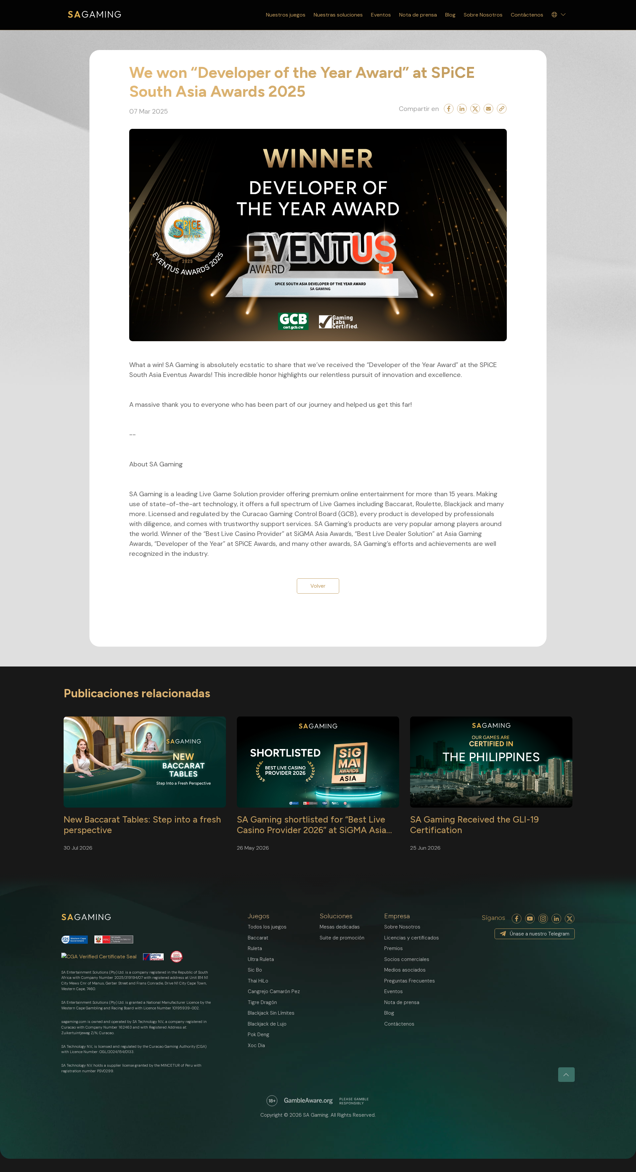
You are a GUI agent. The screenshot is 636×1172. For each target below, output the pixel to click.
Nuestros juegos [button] (285, 14)
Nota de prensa (418, 14)
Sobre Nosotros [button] (483, 14)
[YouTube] (530, 919)
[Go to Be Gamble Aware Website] (272, 1100)
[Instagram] (543, 919)
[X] (570, 919)
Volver (318, 585)
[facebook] (517, 919)
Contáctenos (527, 14)
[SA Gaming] (94, 14)
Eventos (381, 14)
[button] (559, 15)
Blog (450, 14)
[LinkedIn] (556, 919)
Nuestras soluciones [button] (338, 14)
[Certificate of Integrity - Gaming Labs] (153, 957)
